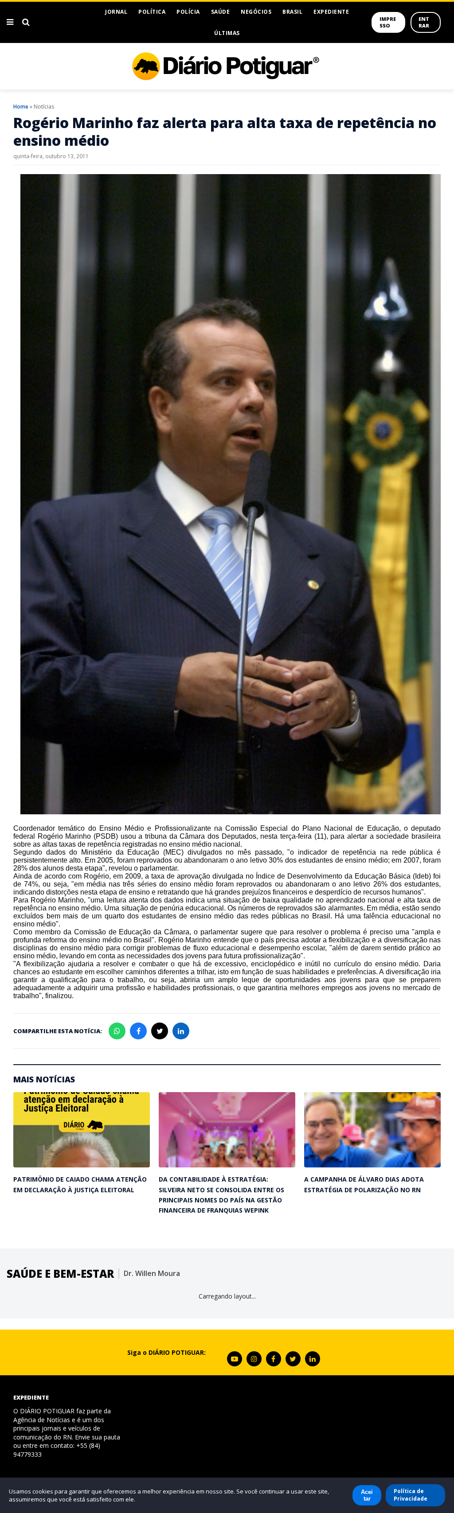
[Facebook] (273, 1358)
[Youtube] (234, 1358)
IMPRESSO (388, 22)
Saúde (220, 12)
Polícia (188, 12)
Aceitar (367, 1495)
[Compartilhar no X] (159, 1031)
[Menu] (10, 22)
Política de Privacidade (410, 1494)
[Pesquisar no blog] (26, 22)
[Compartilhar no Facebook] (138, 1031)
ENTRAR (424, 22)
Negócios (256, 12)
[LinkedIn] (312, 1358)
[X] (293, 1358)
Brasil (292, 12)
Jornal (116, 12)
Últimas (227, 33)
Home (20, 106)
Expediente (331, 12)
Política (151, 12)
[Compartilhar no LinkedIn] (180, 1031)
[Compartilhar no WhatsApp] (117, 1031)
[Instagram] (254, 1358)
